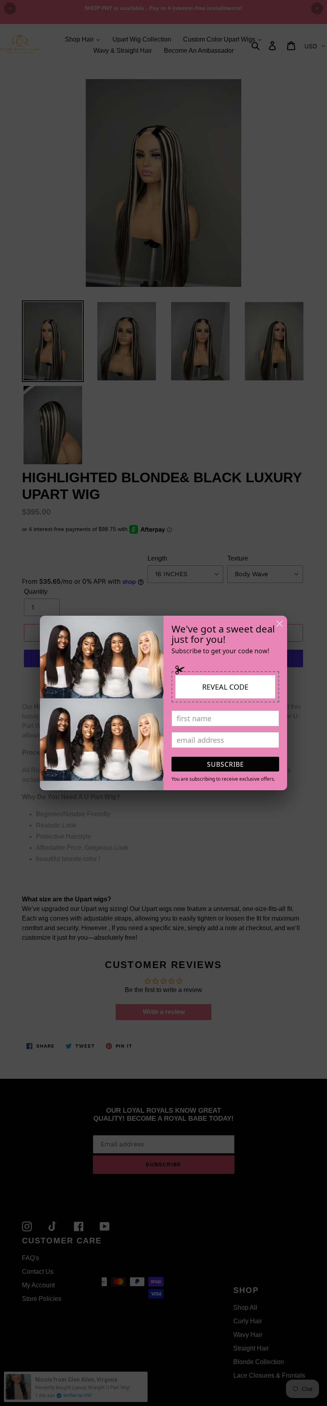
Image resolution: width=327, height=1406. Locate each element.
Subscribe (225, 764)
